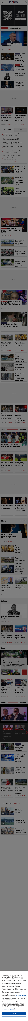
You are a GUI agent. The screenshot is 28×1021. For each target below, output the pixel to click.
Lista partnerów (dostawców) (9, 1009)
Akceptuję (13, 1013)
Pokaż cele (14, 1018)
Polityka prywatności (21, 995)
